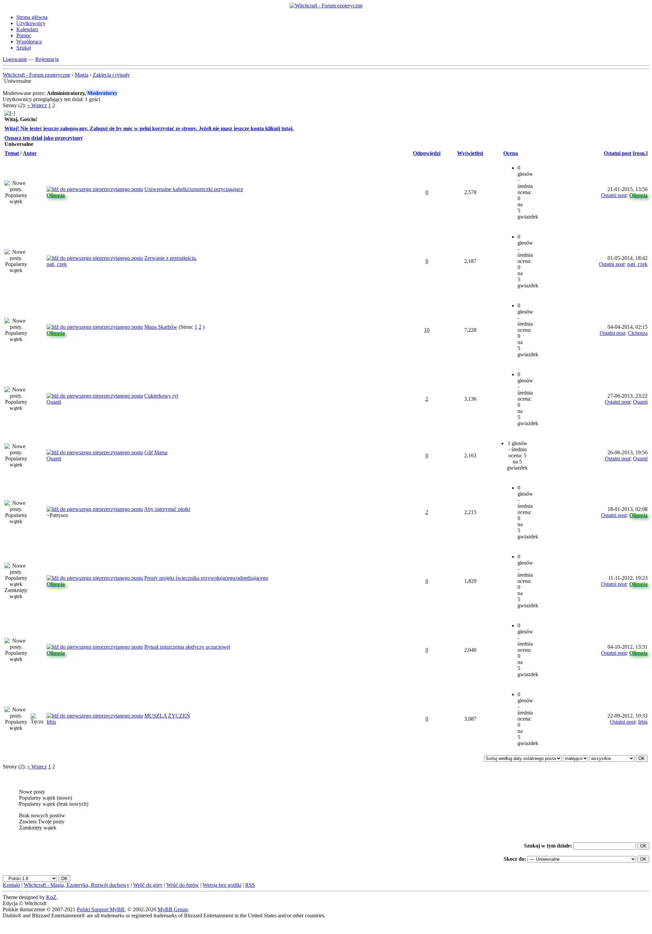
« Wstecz (37, 105)
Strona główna (32, 17)
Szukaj (23, 48)
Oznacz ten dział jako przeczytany (43, 138)
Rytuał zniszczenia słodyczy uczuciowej (187, 647)
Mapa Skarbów (160, 327)
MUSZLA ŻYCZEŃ (167, 716)
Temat (11, 153)
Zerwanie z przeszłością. (170, 258)
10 (427, 330)
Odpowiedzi (426, 153)
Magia (81, 75)
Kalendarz (27, 29)
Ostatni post (617, 153)
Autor (30, 153)
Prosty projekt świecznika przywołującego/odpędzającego (206, 578)
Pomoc (23, 35)
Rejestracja (47, 59)
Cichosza (638, 333)
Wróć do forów (182, 885)
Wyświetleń (470, 153)
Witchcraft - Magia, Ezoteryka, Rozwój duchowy (76, 885)
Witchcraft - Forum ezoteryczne (36, 75)
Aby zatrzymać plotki (167, 509)
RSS (250, 885)
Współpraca (29, 41)
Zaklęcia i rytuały (111, 75)
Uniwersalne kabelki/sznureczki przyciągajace (193, 189)
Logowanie (15, 59)
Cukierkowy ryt (161, 396)
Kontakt (11, 885)
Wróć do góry (148, 885)
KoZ (51, 897)
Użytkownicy (31, 23)
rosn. (640, 153)
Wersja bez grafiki (222, 885)
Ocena (510, 153)
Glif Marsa (155, 452)
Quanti (54, 402)
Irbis (51, 722)
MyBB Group (173, 909)
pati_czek (57, 264)
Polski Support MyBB (101, 909)
